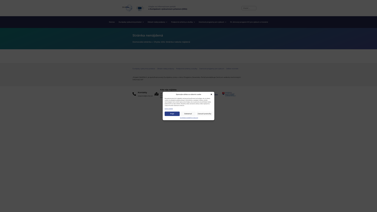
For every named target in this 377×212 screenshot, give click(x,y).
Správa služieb (169, 108)
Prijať (172, 114)
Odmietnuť (188, 114)
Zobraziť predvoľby (204, 114)
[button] (211, 94)
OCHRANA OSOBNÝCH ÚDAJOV (189, 117)
